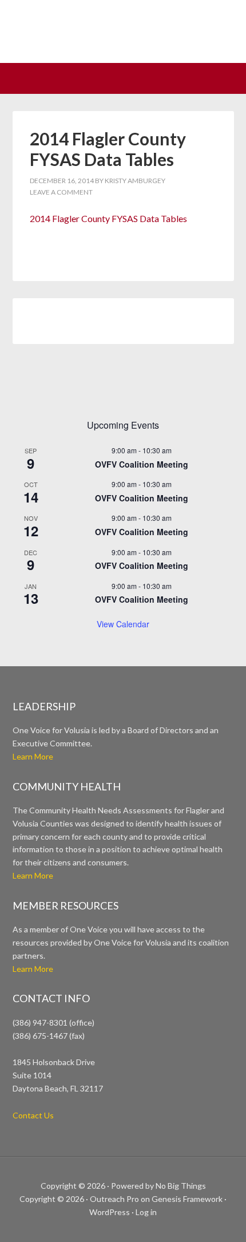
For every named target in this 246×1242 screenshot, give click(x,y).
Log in (146, 1212)
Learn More (33, 756)
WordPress (109, 1212)
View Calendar (123, 624)
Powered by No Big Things (158, 1185)
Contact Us (33, 1115)
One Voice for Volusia (123, 37)
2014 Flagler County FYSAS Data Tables (108, 218)
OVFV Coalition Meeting (141, 464)
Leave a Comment (61, 192)
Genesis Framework (187, 1199)
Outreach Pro (114, 1199)
